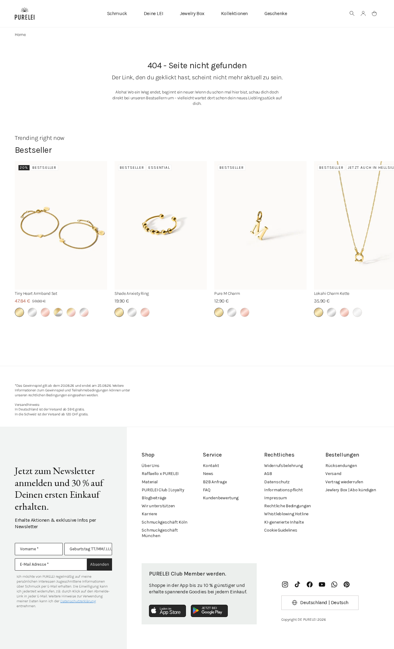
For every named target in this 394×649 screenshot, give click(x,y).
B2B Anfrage (215, 482)
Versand (333, 473)
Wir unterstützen (158, 506)
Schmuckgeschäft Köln (164, 522)
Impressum (275, 498)
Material (150, 482)
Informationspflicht (283, 490)
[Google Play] (209, 611)
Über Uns (150, 465)
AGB (268, 473)
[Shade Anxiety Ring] (161, 225)
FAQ (206, 490)
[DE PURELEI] (24, 13)
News (208, 473)
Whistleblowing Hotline (286, 513)
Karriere (149, 513)
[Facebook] (309, 584)
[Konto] (363, 13)
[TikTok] (297, 584)
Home (20, 34)
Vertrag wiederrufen (344, 482)
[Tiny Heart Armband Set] (61, 225)
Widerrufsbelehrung (283, 465)
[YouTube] (322, 584)
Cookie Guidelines (280, 530)
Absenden (99, 564)
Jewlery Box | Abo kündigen (350, 490)
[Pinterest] (346, 584)
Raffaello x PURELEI (160, 473)
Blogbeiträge (154, 498)
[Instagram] (285, 584)
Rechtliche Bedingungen (287, 506)
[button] (352, 13)
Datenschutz (277, 482)
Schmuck (117, 13)
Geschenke (275, 13)
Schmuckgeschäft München (160, 533)
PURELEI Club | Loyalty (163, 490)
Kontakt (211, 465)
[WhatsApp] (334, 584)
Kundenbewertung (221, 498)
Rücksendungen (341, 465)
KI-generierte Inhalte (284, 522)
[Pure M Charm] (260, 225)
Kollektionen (234, 13)
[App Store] (167, 611)
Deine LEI (153, 13)
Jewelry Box (192, 13)
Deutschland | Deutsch (324, 602)
